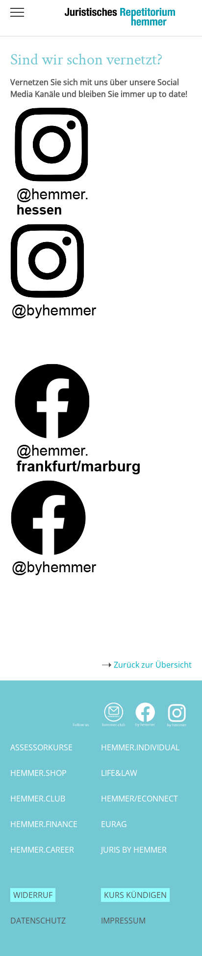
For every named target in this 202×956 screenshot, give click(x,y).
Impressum (123, 920)
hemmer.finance (43, 824)
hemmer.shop (38, 773)
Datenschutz (38, 920)
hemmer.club (37, 798)
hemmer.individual (140, 747)
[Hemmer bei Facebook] (145, 729)
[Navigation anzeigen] (17, 12)
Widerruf (32, 895)
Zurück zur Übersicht (153, 664)
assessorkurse (41, 747)
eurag (114, 824)
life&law (119, 773)
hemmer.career (42, 849)
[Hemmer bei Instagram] (177, 729)
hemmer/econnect (139, 798)
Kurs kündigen (135, 895)
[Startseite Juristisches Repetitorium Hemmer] (120, 22)
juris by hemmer (134, 849)
